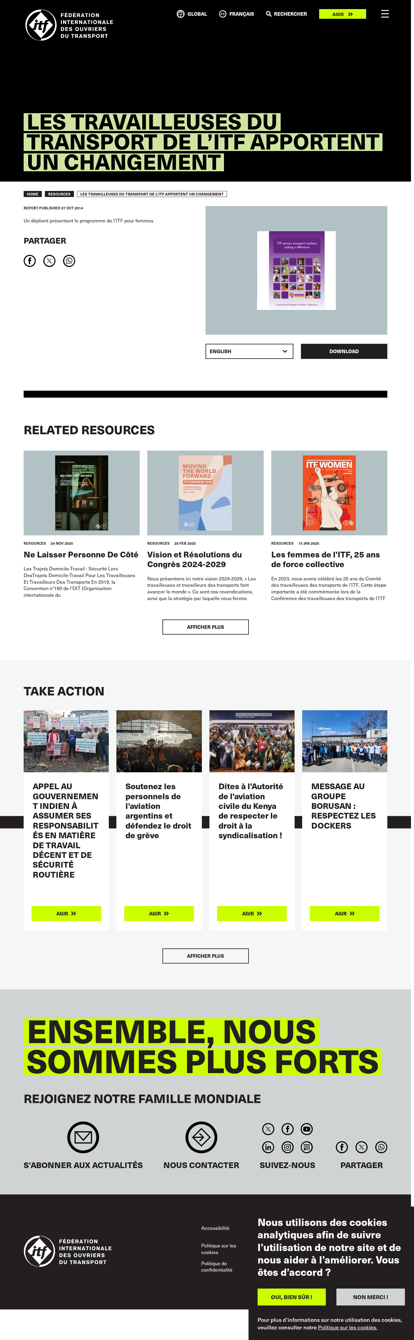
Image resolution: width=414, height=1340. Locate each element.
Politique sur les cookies (218, 1249)
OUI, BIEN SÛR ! (291, 1297)
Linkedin (268, 1147)
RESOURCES (59, 194)
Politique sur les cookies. (347, 1327)
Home (32, 194)
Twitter (268, 1129)
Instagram (287, 1147)
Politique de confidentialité (216, 1266)
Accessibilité (215, 1227)
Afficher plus (205, 626)
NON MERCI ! (370, 1297)
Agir (338, 14)
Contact (201, 1140)
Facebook (287, 1129)
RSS (306, 1147)
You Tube (306, 1129)
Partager (45, 240)
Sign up (83, 1140)
